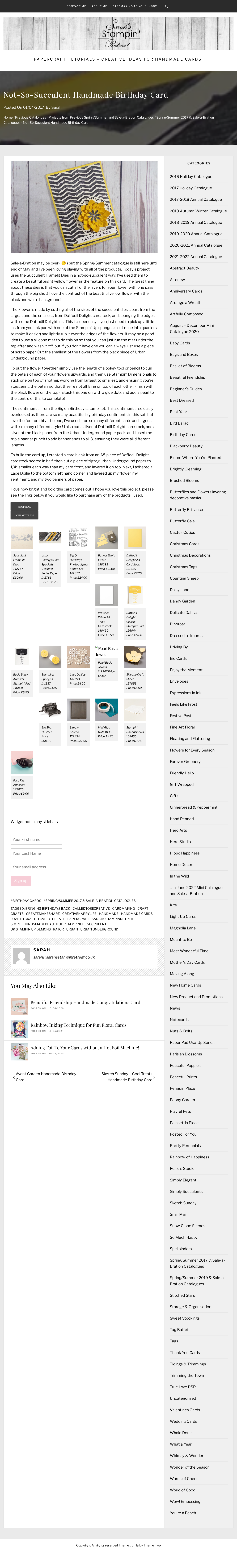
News (175, 1008)
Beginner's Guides (186, 389)
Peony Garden (182, 1099)
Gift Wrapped (182, 784)
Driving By (179, 647)
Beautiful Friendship (187, 377)
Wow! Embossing (185, 1501)
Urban (72, 929)
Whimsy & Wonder (186, 1455)
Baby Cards (180, 343)
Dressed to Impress (187, 635)
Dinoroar (177, 624)
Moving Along (182, 973)
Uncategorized (183, 1398)
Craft (142, 909)
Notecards (179, 1019)
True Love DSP (183, 1387)
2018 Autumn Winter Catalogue (198, 211)
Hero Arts (178, 830)
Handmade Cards (137, 914)
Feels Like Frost (183, 704)
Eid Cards (178, 658)
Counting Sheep (184, 578)
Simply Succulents (186, 1191)
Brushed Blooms (184, 480)
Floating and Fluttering (190, 738)
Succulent (97, 924)
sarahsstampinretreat (113, 919)
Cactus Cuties (182, 532)
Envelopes (179, 681)
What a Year (181, 1444)
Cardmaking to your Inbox (134, 6)
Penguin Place (182, 1088)
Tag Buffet (179, 1329)
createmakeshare (43, 914)
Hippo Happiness (185, 853)
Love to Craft (23, 919)
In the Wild (179, 876)
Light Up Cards (183, 916)
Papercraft (78, 919)
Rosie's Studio (182, 1168)
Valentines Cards (185, 1410)
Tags (174, 1341)
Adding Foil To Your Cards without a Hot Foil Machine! (85, 1048)
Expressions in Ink (185, 693)
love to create (51, 919)
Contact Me (76, 6)
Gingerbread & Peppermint (194, 807)
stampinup (74, 924)
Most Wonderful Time (189, 951)
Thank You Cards (185, 1352)
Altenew (177, 279)
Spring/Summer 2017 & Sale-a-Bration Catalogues (90, 901)
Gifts (174, 796)
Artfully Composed (186, 314)
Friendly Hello (182, 773)
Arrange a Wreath (185, 302)
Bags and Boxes (184, 354)
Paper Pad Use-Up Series (192, 1042)
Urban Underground (99, 929)
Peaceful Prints (183, 1077)
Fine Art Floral (182, 727)
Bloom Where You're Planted (195, 457)
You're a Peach (183, 1513)
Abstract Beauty (184, 268)
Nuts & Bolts (181, 1031)
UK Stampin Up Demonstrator (37, 929)
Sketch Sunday (183, 1203)
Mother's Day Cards (187, 962)
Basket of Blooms (185, 366)
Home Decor (181, 864)
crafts (17, 914)
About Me (99, 6)
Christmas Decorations (190, 555)
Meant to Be (181, 939)
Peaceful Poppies (185, 1065)
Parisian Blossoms (186, 1054)
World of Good (182, 1490)
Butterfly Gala (182, 521)
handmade (108, 914)
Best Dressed (182, 400)
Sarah (56, 107)
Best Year (178, 412)
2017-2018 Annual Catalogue (196, 199)
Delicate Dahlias (184, 612)
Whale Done (181, 1432)
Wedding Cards (183, 1421)
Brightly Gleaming (185, 469)
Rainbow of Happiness (189, 1157)
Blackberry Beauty (186, 446)
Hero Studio (180, 841)
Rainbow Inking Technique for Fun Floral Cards (79, 1025)
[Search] (166, 6)
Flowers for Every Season (192, 750)
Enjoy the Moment (186, 670)
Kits (173, 905)
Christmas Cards (184, 544)
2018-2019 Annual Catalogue (196, 222)
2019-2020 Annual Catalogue (196, 234)
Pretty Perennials (185, 1145)
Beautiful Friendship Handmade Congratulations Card (85, 1002)
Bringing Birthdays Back (47, 909)
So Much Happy (184, 1237)
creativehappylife (79, 914)
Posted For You (183, 1134)
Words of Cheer (184, 1478)
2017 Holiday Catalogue (191, 188)
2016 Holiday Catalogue (191, 176)
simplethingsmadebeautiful (37, 924)
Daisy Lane (179, 589)
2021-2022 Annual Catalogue (196, 256)
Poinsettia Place (184, 1123)
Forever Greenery (185, 761)
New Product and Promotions (196, 997)
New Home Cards (185, 985)
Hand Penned (182, 819)
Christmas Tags (183, 567)
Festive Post (181, 715)
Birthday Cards (26, 901)
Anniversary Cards (186, 291)
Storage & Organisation (190, 1306)
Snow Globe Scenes (187, 1225)
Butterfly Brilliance (186, 509)
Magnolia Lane (183, 928)
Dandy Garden (182, 601)
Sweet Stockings (185, 1318)
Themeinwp (152, 1545)
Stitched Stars (182, 1295)
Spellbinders (181, 1249)
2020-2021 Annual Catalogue (196, 245)
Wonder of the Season (190, 1467)
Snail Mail (178, 1214)
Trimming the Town (187, 1375)
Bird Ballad (179, 423)
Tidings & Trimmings (188, 1364)
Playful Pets (180, 1111)
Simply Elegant (183, 1180)
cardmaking (123, 909)
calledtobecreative (91, 909)
